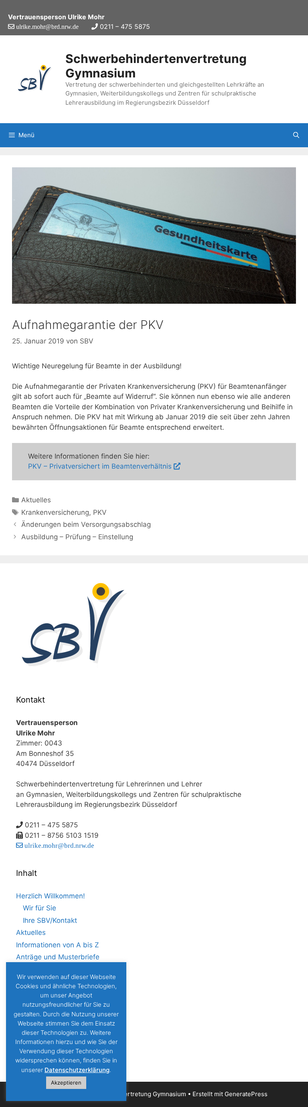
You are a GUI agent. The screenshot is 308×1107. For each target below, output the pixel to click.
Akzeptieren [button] (66, 1082)
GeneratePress (246, 1094)
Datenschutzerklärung (77, 1070)
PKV (100, 512)
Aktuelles (36, 500)
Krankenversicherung (55, 512)
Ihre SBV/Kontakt (50, 920)
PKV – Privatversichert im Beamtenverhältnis (101, 466)
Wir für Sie (39, 908)
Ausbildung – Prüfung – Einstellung (77, 537)
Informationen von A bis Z (57, 945)
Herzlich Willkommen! (50, 896)
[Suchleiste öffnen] (296, 135)
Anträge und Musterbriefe (57, 957)
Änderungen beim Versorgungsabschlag (86, 524)
